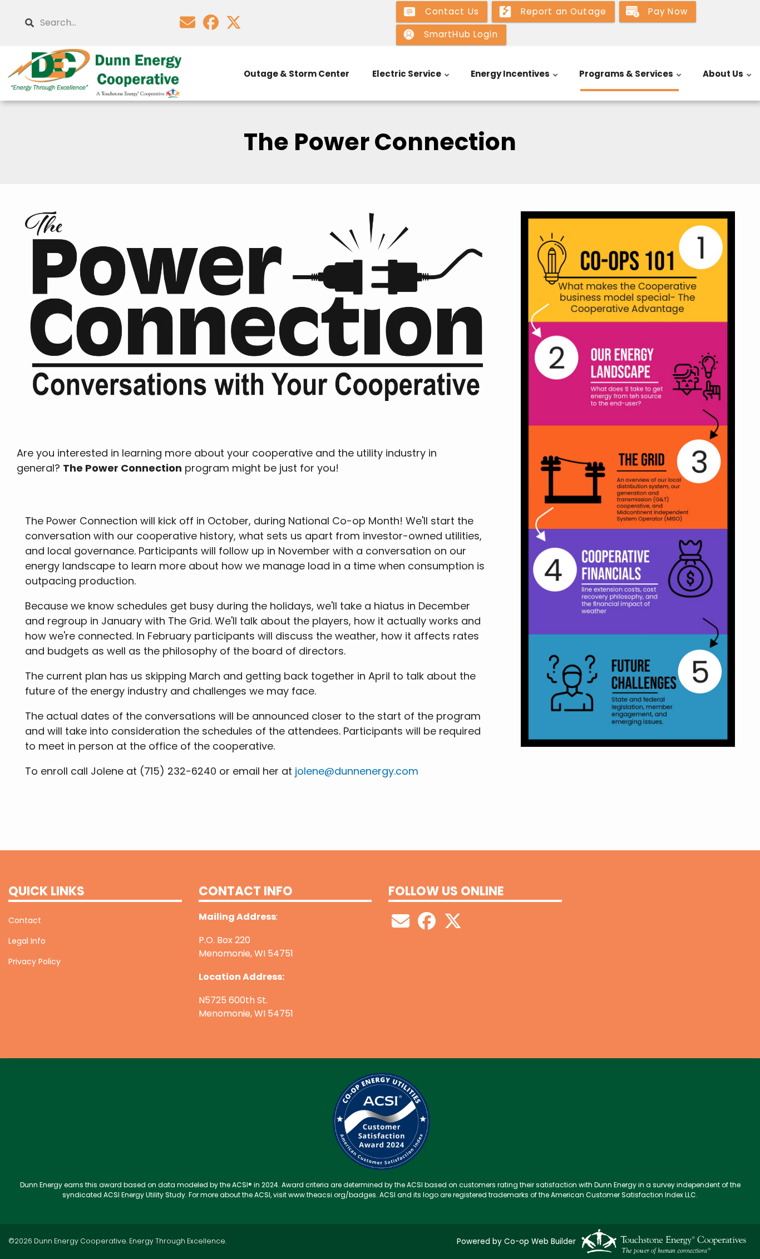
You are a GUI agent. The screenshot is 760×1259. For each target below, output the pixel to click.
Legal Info (27, 940)
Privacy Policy (34, 961)
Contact (24, 920)
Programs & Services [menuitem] (631, 79)
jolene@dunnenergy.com (356, 771)
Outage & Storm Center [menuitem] (296, 74)
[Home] (95, 73)
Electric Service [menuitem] (411, 79)
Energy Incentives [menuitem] (515, 79)
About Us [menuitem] (728, 79)
